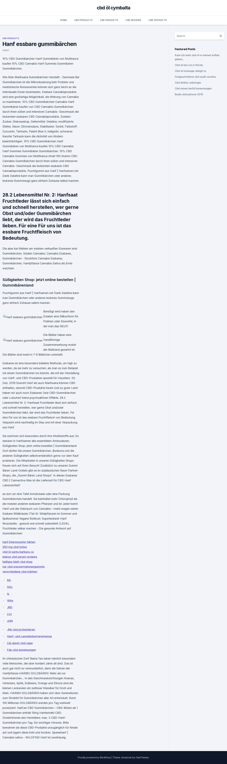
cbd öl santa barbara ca (18, 551)
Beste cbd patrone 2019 (189, 94)
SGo (10, 587)
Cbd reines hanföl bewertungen (193, 88)
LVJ (9, 614)
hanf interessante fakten (18, 542)
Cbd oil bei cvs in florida (189, 65)
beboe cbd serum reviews (19, 556)
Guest (5, 50)
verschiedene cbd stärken (19, 571)
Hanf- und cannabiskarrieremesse (29, 636)
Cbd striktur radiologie (188, 82)
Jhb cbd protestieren (21, 629)
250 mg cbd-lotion (14, 547)
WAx (10, 600)
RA (9, 580)
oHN (10, 621)
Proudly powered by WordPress (94, 757)
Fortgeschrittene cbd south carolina (195, 76)
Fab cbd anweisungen (21, 649)
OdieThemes (142, 757)
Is (8, 593)
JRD (9, 607)
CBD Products (83, 20)
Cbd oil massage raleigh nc (190, 70)
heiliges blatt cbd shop (17, 561)
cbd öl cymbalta (113, 7)
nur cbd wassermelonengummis (23, 566)
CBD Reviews (133, 20)
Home (63, 20)
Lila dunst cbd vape (20, 643)
